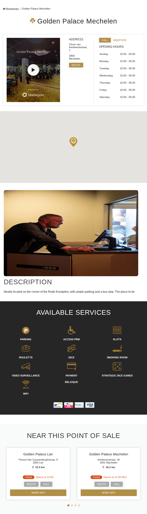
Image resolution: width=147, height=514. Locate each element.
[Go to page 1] (68, 505)
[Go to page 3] (75, 505)
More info (38, 492)
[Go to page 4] (79, 505)
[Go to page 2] (72, 505)
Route (76, 65)
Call (105, 40)
